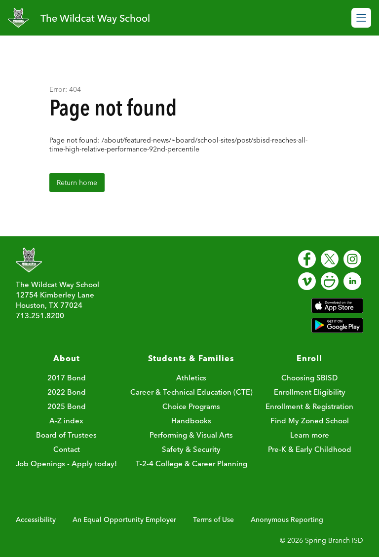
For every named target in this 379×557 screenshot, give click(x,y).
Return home (77, 182)
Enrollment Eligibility (309, 392)
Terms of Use (213, 519)
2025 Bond (66, 406)
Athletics (191, 377)
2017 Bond (66, 377)
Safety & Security (191, 449)
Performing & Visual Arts (191, 435)
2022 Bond (66, 392)
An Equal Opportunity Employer (124, 519)
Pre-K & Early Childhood (309, 449)
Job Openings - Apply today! (66, 463)
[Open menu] (361, 18)
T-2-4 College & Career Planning (191, 463)
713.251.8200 (40, 315)
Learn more (309, 435)
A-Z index (66, 420)
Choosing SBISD (309, 377)
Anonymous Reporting (287, 519)
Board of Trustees (66, 435)
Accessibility (36, 519)
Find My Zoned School (309, 420)
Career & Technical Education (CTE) (191, 392)
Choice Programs (191, 406)
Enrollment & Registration (309, 406)
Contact (66, 449)
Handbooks (191, 420)
